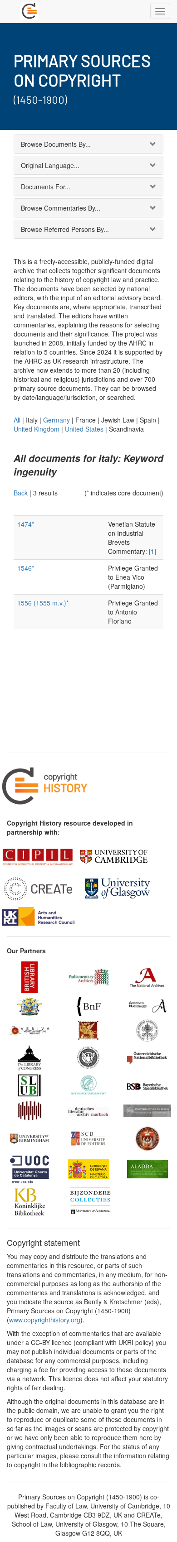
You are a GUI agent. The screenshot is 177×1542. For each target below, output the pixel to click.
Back (21, 492)
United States (84, 428)
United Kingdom (36, 428)
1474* (25, 523)
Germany (56, 419)
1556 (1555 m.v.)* (43, 602)
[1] (152, 551)
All (17, 419)
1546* (25, 567)
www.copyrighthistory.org (44, 1319)
